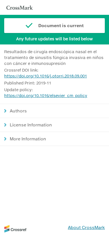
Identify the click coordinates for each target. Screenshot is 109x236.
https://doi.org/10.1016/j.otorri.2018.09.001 (45, 76)
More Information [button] (28, 138)
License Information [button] (31, 124)
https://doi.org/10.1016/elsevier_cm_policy (45, 95)
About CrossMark (86, 227)
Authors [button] (18, 110)
